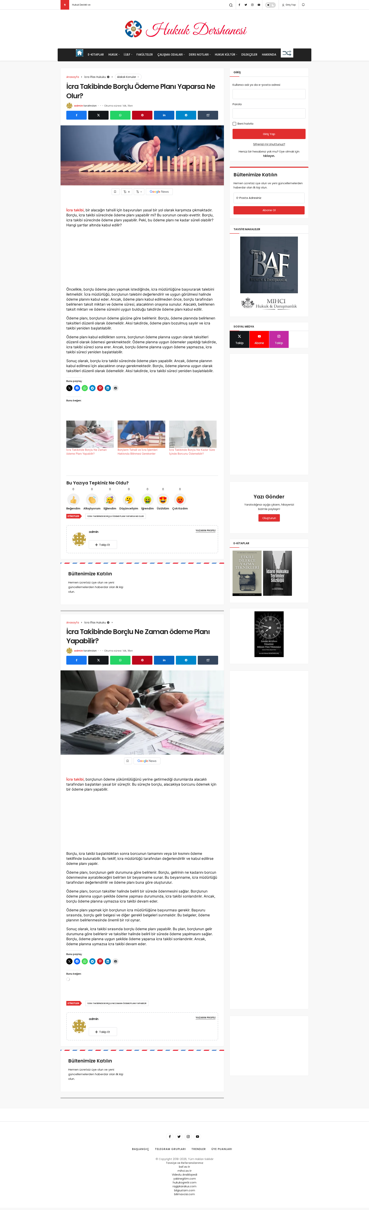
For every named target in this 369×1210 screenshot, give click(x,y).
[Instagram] (252, 5)
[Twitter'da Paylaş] (98, 115)
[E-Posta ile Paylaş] (208, 115)
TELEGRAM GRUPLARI (170, 1149)
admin (78, 106)
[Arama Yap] (231, 5)
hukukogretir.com (184, 1182)
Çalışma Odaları (170, 54)
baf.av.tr (184, 1167)
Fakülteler (144, 54)
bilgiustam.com (184, 1190)
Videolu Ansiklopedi (184, 1175)
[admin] (80, 539)
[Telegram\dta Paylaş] (186, 115)
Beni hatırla (245, 124)
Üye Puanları (221, 1149)
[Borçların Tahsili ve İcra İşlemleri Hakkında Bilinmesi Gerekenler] (141, 434)
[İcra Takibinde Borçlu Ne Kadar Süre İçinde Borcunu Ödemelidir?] (193, 434)
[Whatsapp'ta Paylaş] (120, 115)
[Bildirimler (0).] (303, 4)
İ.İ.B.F (127, 54)
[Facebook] (239, 5)
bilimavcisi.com (184, 1194)
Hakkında (269, 54)
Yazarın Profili (205, 530)
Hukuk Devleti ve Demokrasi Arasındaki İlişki (97, 4)
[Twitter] (246, 5)
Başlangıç (140, 1149)
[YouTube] (259, 5)
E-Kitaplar (96, 54)
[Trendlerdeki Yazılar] (65, 5)
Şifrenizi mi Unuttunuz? (269, 144)
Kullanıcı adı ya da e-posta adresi (256, 85)
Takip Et (104, 545)
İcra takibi (75, 210)
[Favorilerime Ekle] (116, 191)
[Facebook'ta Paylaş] (76, 115)
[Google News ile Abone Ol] (159, 191)
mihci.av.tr (185, 1171)
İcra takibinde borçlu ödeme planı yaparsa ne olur (115, 516)
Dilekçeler (249, 54)
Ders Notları (199, 54)
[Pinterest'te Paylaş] (142, 115)
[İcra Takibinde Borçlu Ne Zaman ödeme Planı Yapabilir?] (90, 434)
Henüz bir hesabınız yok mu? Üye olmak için (269, 153)
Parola (237, 104)
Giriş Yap (290, 4)
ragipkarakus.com (184, 1186)
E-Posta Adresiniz (249, 198)
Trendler (198, 1149)
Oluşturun (269, 518)
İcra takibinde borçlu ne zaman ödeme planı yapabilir (116, 1003)
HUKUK (113, 54)
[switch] (270, 5)
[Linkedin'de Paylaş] (164, 115)
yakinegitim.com (184, 1179)
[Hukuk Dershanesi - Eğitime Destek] (184, 29)
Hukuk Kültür (225, 54)
